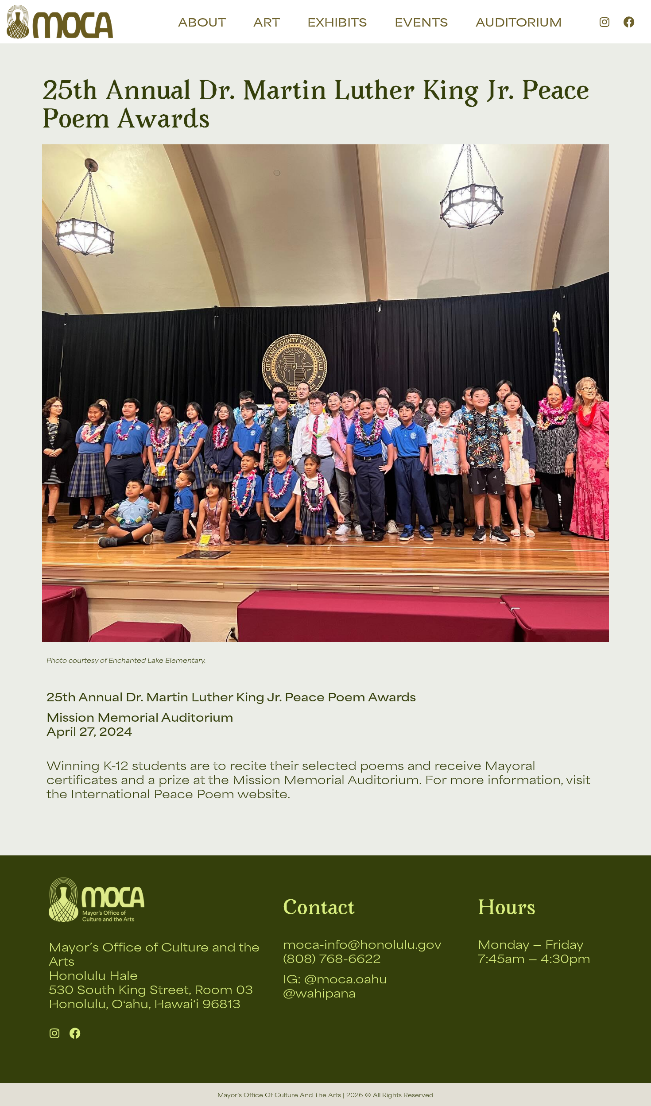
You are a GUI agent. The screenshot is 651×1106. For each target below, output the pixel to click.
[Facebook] (629, 22)
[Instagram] (604, 22)
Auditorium (519, 21)
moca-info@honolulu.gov (362, 943)
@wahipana (319, 992)
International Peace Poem (152, 793)
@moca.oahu (345, 978)
